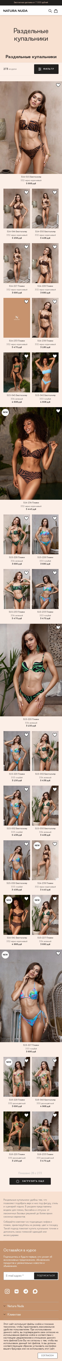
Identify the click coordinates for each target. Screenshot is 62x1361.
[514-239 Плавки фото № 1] (45, 860)
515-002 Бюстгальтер (45, 774)
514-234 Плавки (31, 503)
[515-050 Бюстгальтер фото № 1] (45, 806)
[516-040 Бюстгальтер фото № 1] (45, 1077)
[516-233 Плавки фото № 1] (45, 1131)
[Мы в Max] (35, 1291)
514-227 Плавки (17, 286)
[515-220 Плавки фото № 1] (31, 670)
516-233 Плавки (45, 1154)
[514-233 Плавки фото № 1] (16, 318)
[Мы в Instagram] (7, 1291)
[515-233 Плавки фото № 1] (16, 589)
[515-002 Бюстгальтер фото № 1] (45, 751)
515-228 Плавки (17, 558)
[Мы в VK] (16, 1291)
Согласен (47, 1356)
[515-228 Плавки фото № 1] (16, 534)
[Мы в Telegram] (26, 1291)
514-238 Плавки (45, 341)
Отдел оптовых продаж (31, 3)
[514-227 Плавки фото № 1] (16, 263)
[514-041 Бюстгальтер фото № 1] (16, 915)
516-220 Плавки (17, 1154)
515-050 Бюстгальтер (45, 829)
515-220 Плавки (31, 719)
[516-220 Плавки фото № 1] (16, 1131)
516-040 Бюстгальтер (45, 1100)
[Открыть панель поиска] (50, 11)
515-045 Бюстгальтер (17, 395)
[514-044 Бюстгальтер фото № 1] (16, 209)
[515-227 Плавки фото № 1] (45, 915)
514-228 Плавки (45, 286)
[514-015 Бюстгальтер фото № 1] (31, 127)
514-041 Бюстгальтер (17, 938)
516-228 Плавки (17, 1100)
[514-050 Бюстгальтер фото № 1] (45, 209)
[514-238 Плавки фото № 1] (45, 318)
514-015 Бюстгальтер (31, 177)
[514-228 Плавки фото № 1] (45, 263)
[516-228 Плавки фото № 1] (16, 1077)
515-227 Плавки (45, 938)
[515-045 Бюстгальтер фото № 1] (16, 372)
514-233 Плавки (17, 341)
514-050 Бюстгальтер (45, 232)
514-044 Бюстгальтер (17, 232)
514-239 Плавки (45, 883)
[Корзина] (56, 11)
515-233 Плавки (17, 612)
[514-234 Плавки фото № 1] (31, 453)
